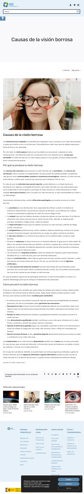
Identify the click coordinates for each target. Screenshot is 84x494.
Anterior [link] (66, 70)
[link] (2, 18)
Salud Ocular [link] (21, 362)
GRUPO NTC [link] (24, 445)
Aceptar (68, 480)
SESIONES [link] (23, 448)
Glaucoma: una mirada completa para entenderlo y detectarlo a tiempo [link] (72, 408)
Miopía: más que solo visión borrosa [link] (52, 406)
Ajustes (68, 488)
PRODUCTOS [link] (24, 438)
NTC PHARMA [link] (24, 441)
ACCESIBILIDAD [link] (41, 453)
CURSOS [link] (23, 455)
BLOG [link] (22, 465)
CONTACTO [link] (23, 461)
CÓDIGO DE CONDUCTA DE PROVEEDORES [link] (72, 446)
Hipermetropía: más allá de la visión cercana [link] (31, 407)
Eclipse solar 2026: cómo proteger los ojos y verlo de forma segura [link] (10, 408)
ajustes (46, 487)
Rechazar (69, 484)
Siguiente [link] (75, 70)
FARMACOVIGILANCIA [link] (27, 458)
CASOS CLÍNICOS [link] (25, 451)
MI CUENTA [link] (54, 435)
